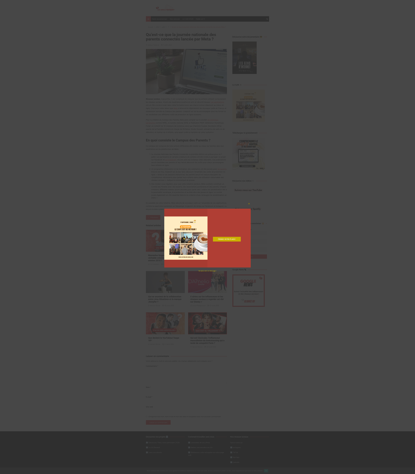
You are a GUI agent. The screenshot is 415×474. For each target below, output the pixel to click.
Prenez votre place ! (227, 239)
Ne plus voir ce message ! (207, 271)
